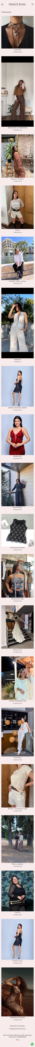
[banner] (17, 4)
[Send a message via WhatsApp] (32, 1044)
